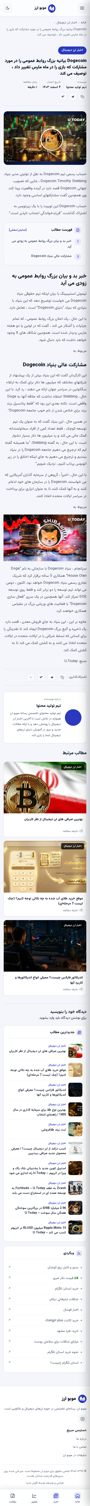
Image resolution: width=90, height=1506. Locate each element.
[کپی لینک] (82, 97)
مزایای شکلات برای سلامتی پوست (43, 1341)
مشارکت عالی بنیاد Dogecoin (51, 256)
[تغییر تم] (7, 8)
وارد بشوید (47, 1018)
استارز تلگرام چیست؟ (43, 1362)
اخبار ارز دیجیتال (67, 22)
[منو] (82, 8)
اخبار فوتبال (43, 1309)
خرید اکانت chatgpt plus (43, 1320)
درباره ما (81, 1439)
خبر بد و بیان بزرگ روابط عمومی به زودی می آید (41, 244)
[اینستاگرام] (83, 1419)
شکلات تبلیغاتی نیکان (43, 1299)
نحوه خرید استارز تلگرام (43, 1352)
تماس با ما (80, 1447)
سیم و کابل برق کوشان (43, 1267)
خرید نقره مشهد (43, 1331)
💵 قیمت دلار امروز (43, 1278)
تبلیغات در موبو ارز (75, 1455)
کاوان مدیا (32, 1483)
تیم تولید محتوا (76, 87)
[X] (63, 97)
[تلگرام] (73, 97)
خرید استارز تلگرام (43, 1288)
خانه (84, 22)
